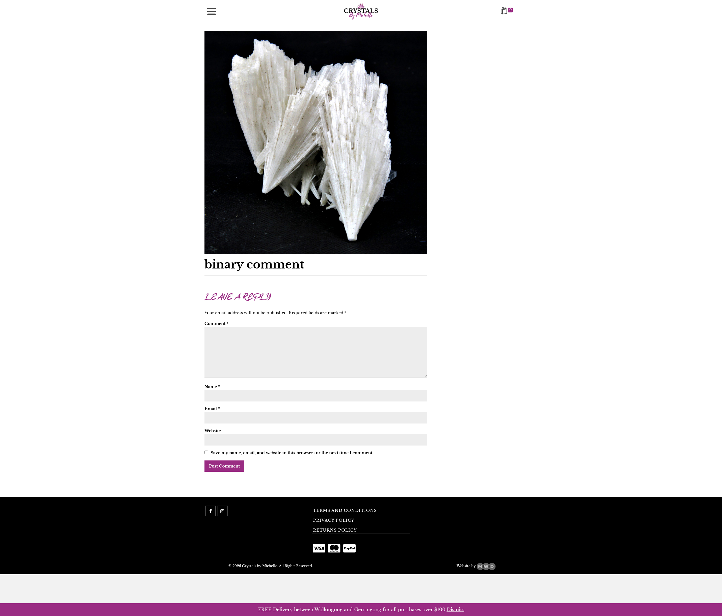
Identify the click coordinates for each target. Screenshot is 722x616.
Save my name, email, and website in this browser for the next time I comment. (292, 452)
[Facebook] (210, 511)
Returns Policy (335, 530)
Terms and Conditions (345, 510)
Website (212, 430)
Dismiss (455, 609)
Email (212, 408)
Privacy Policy (333, 520)
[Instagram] (222, 511)
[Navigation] (211, 11)
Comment (216, 323)
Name (212, 386)
